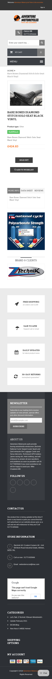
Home (10, 70)
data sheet (27, 190)
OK (35, 596)
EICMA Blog (14, 625)
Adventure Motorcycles (31, 671)
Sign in (42, 7)
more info (13, 190)
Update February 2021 (18, 621)
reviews (39, 190)
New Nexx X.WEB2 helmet (20, 629)
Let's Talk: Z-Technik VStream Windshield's (26, 617)
